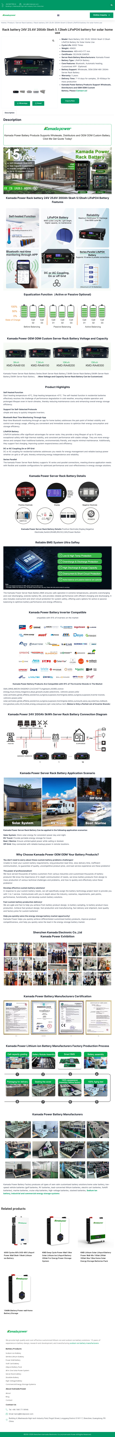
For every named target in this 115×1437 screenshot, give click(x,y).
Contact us (81, 91)
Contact (9, 1400)
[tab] (10, 112)
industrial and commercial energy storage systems (35, 1193)
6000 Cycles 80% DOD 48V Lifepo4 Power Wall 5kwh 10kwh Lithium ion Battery (19, 1255)
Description (9, 113)
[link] (84, 1343)
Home (3, 23)
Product (11, 23)
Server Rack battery (24, 23)
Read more (8, 1265)
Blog (7, 1397)
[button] (111, 5)
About (8, 1393)
